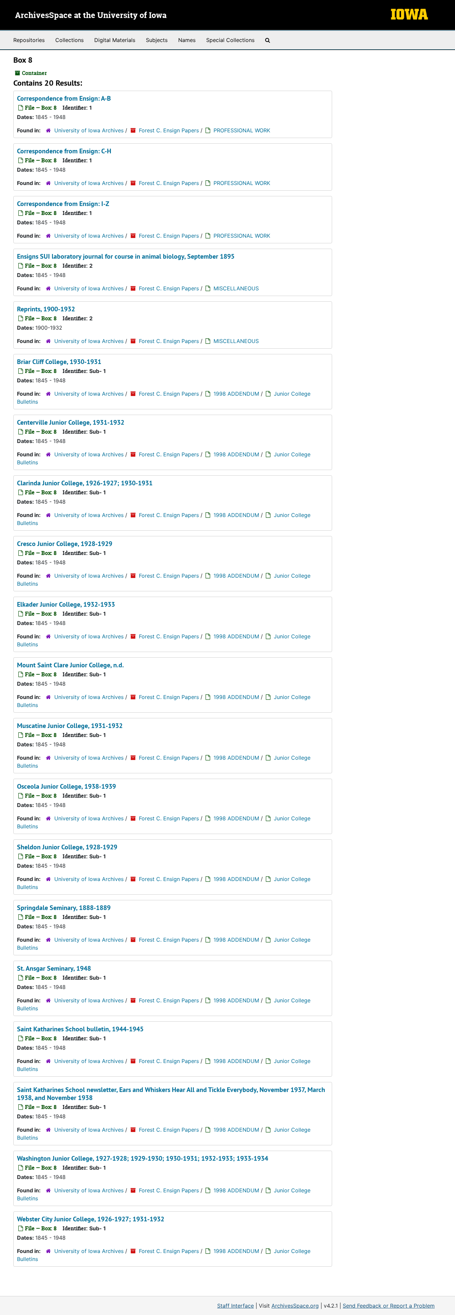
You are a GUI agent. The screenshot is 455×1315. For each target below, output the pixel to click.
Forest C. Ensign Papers (169, 130)
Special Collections (230, 40)
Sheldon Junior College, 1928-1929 (67, 847)
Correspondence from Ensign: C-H (64, 151)
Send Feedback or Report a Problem (389, 1305)
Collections (69, 40)
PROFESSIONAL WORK (242, 130)
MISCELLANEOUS (236, 288)
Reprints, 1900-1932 (46, 309)
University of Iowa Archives (89, 130)
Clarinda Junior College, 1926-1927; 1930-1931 (85, 483)
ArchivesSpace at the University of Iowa (91, 16)
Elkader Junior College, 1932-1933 (66, 604)
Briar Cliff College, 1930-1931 (59, 361)
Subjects (157, 40)
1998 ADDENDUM (236, 393)
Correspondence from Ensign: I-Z (63, 203)
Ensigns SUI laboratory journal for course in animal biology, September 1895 (125, 256)
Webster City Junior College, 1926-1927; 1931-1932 (90, 1219)
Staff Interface (235, 1305)
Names (187, 40)
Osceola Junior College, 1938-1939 (66, 786)
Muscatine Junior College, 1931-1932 (70, 725)
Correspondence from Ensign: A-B (64, 98)
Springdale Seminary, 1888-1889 (64, 907)
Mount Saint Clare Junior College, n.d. (70, 665)
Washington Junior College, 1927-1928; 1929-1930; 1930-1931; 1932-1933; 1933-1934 (142, 1158)
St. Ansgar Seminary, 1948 (54, 968)
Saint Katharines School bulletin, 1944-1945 (80, 1029)
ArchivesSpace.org (295, 1305)
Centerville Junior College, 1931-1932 (70, 422)
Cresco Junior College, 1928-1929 (64, 543)
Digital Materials (114, 40)
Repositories (29, 40)
